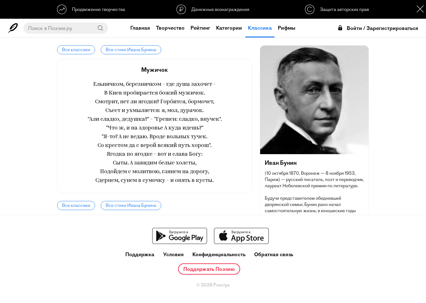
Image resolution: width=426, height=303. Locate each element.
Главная (140, 28)
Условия (173, 254)
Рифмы (286, 28)
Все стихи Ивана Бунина (131, 49)
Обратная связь (273, 254)
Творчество (170, 28)
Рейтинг (200, 28)
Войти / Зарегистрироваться (382, 28)
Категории (229, 28)
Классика (260, 28)
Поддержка (139, 254)
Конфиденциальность (218, 254)
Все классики (76, 49)
